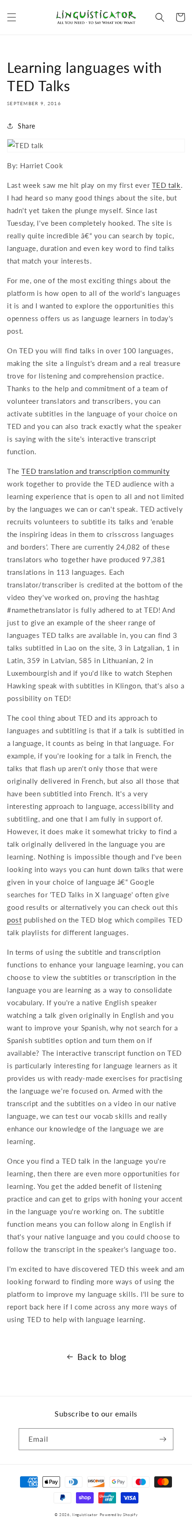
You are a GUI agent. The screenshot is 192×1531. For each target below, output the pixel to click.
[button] (11, 17)
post (14, 920)
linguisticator (85, 1514)
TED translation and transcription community (95, 471)
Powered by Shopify (119, 1514)
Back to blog (101, 1357)
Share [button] (26, 126)
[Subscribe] (162, 1439)
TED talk (166, 185)
